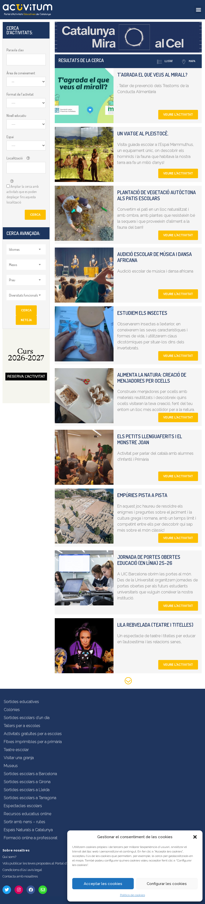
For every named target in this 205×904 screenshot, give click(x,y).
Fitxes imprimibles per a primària (33, 741)
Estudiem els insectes (142, 313)
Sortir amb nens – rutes (24, 821)
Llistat (168, 61)
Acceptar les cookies (103, 883)
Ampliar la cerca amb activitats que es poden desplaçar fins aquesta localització (22, 194)
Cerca (35, 214)
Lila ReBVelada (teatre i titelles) (155, 624)
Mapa (192, 61)
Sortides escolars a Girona (27, 781)
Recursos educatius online (27, 813)
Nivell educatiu (16, 115)
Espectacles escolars (23, 805)
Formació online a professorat (31, 837)
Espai (10, 137)
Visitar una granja (19, 757)
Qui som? (9, 857)
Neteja (26, 320)
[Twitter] (6, 889)
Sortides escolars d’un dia (27, 717)
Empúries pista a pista (142, 495)
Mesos (13, 265)
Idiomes (14, 249)
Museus (11, 765)
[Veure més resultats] (128, 681)
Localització (14, 158)
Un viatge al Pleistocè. (142, 133)
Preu (12, 280)
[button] (195, 836)
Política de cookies (132, 895)
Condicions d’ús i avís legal (22, 870)
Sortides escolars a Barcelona (30, 773)
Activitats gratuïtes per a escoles (33, 733)
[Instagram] (18, 889)
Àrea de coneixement (20, 73)
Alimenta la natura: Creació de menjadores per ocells (151, 377)
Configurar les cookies (167, 883)
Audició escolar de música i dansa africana (154, 257)
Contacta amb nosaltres (20, 876)
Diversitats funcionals (23, 295)
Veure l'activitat (178, 114)
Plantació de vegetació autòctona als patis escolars (156, 195)
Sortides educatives (21, 701)
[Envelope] (42, 889)
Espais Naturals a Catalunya (28, 829)
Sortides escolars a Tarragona (30, 797)
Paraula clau (15, 50)
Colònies (12, 709)
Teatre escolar (16, 749)
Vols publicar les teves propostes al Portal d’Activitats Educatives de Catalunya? (61, 863)
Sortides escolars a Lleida (27, 789)
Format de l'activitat (20, 94)
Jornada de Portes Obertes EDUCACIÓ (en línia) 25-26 (148, 560)
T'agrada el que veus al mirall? (152, 74)
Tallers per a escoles (22, 725)
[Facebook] (30, 889)
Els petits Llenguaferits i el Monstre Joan (149, 439)
